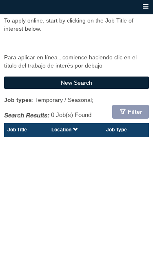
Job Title (17, 129)
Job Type (116, 129)
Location (62, 129)
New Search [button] (76, 82)
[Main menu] (145, 7)
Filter (135, 111)
